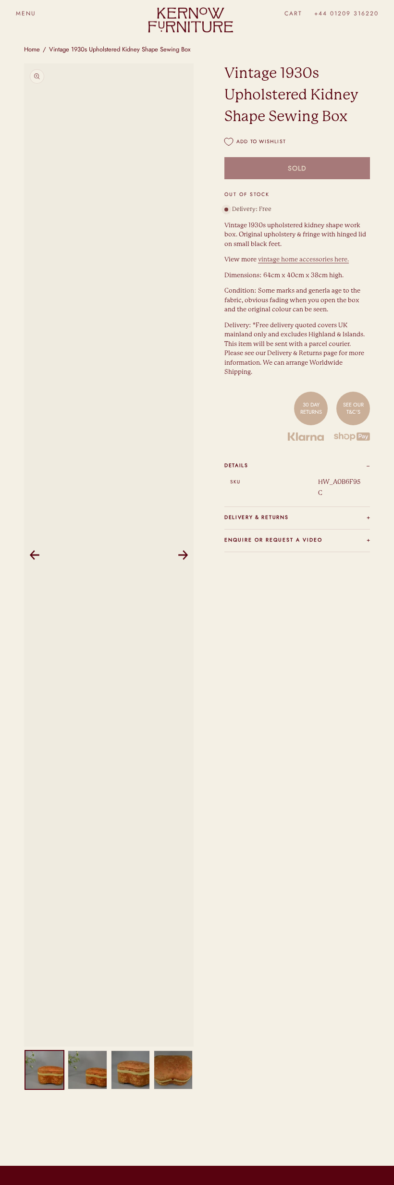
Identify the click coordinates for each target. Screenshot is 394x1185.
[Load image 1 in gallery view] (44, 1069)
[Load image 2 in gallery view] (87, 1069)
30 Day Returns (311, 408)
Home (32, 49)
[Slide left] (34, 555)
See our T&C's (353, 408)
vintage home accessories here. (303, 260)
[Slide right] (183, 555)
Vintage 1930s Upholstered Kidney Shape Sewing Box (119, 49)
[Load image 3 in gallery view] (130, 1069)
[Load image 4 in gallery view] (173, 1069)
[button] (26, 13)
